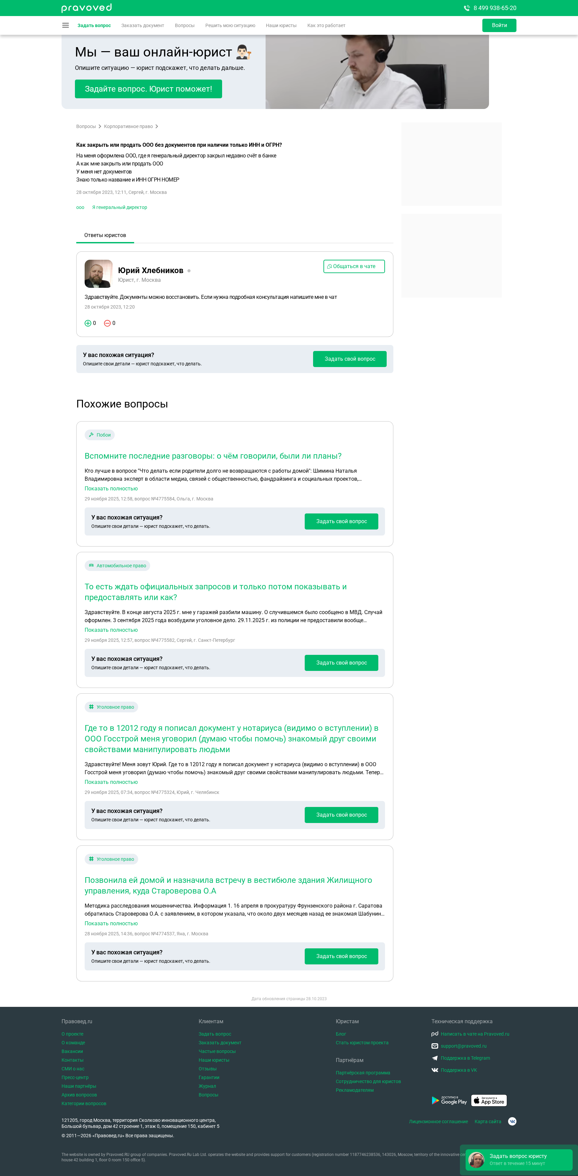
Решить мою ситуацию (230, 25)
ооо (80, 207)
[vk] (512, 1121)
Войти (499, 25)
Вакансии (72, 1051)
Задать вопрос (94, 25)
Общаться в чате (354, 266)
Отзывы (208, 1068)
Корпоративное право (128, 126)
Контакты (73, 1060)
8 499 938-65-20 (495, 7)
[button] (519, 1160)
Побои (104, 435)
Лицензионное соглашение (438, 1121)
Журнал (207, 1086)
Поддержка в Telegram (465, 1058)
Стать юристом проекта (362, 1042)
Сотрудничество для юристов (368, 1081)
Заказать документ (142, 25)
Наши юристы (281, 25)
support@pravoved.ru (464, 1046)
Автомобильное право (121, 565)
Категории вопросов (84, 1103)
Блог (341, 1034)
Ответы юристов (105, 235)
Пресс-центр (75, 1077)
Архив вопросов (79, 1094)
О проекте (72, 1034)
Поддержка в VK (459, 1070)
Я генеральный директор (119, 207)
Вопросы (185, 25)
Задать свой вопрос (350, 359)
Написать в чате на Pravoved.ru (475, 1034)
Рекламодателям (355, 1090)
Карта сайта (488, 1121)
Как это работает (326, 25)
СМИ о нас (73, 1068)
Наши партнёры (79, 1086)
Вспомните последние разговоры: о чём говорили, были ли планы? (213, 456)
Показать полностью (111, 489)
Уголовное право (115, 707)
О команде (73, 1042)
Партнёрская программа (363, 1072)
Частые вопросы (217, 1051)
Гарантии (209, 1077)
